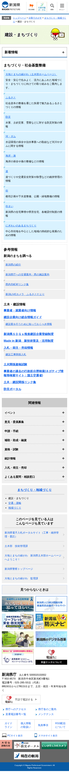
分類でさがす (35, 18)
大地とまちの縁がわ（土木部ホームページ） (31, 74)
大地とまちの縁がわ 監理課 (21, 578)
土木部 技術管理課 (16, 546)
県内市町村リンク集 (17, 284)
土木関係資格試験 (15, 364)
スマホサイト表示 (47, 735)
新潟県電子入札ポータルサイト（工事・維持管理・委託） (32, 534)
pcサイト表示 (15, 735)
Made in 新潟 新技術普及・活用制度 (29, 340)
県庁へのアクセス (16, 709)
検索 (52, 7)
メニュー (62, 7)
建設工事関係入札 (16, 354)
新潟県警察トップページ (19, 568)
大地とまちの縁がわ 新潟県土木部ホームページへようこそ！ (33, 557)
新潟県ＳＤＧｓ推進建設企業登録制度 (29, 334)
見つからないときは (34, 589)
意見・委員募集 (14, 421)
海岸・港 (11, 155)
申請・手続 (11, 431)
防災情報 (31, 7)
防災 (8, 116)
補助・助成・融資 (16, 440)
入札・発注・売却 (16, 467)
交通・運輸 (14, 503)
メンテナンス (46, 714)
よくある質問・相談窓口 (20, 476)
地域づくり (14, 507)
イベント (10, 412)
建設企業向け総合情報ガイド (23, 317)
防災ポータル (12, 389)
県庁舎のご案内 (47, 709)
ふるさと (11, 97)
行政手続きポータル (42, 7)
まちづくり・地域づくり (34, 490)
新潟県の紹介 (13, 264)
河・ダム (11, 136)
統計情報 (10, 458)
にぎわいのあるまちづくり (21, 225)
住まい (9, 206)
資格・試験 (11, 449)
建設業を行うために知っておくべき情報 (29, 324)
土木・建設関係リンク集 (20, 382)
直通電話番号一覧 (16, 714)
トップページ (19, 18)
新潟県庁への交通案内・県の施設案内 (27, 274)
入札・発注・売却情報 (18, 347)
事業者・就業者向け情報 (20, 310)
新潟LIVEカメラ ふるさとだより (25, 294)
